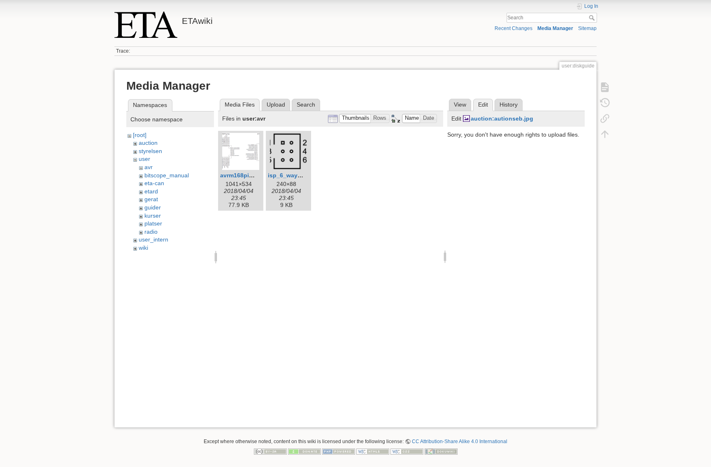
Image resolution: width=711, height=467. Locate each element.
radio (151, 231)
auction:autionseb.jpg (502, 118)
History (509, 104)
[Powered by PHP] (338, 451)
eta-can (154, 183)
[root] (139, 135)
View (460, 104)
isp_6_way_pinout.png (300, 175)
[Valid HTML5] (372, 451)
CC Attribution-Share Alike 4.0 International (459, 441)
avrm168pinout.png (247, 175)
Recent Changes (513, 28)
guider (152, 207)
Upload (276, 104)
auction (148, 142)
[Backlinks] (604, 118)
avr (148, 167)
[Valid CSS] (406, 451)
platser (153, 223)
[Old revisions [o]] (604, 103)
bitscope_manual (166, 175)
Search (593, 18)
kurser (152, 215)
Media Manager (555, 28)
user (144, 159)
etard (151, 191)
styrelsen (150, 151)
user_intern (153, 239)
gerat (151, 199)
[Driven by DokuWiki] (441, 451)
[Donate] (304, 451)
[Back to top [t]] (604, 134)
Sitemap (587, 28)
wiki (143, 247)
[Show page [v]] (604, 87)
